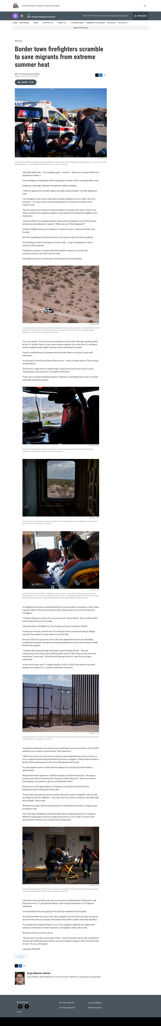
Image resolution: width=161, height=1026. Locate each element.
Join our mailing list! (95, 1003)
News (36, 23)
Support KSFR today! (80, 28)
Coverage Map (77, 23)
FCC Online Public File (66, 1003)
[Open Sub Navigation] (30, 23)
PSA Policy (122, 23)
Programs (24, 23)
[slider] (25, 16)
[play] (15, 16)
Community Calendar (95, 23)
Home (15, 23)
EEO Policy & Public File (67, 1008)
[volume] (22, 15)
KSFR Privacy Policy (95, 1008)
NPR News (18, 41)
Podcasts (111, 23)
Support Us (48, 23)
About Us (62, 23)
